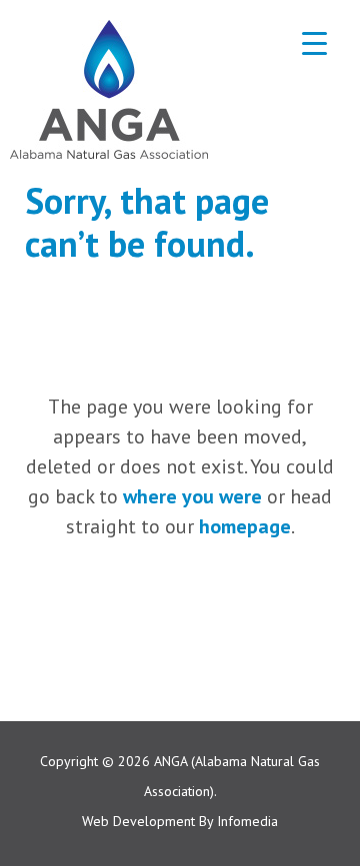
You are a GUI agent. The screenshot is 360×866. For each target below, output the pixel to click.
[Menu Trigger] (314, 42)
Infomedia (247, 821)
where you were (192, 496)
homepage (245, 526)
